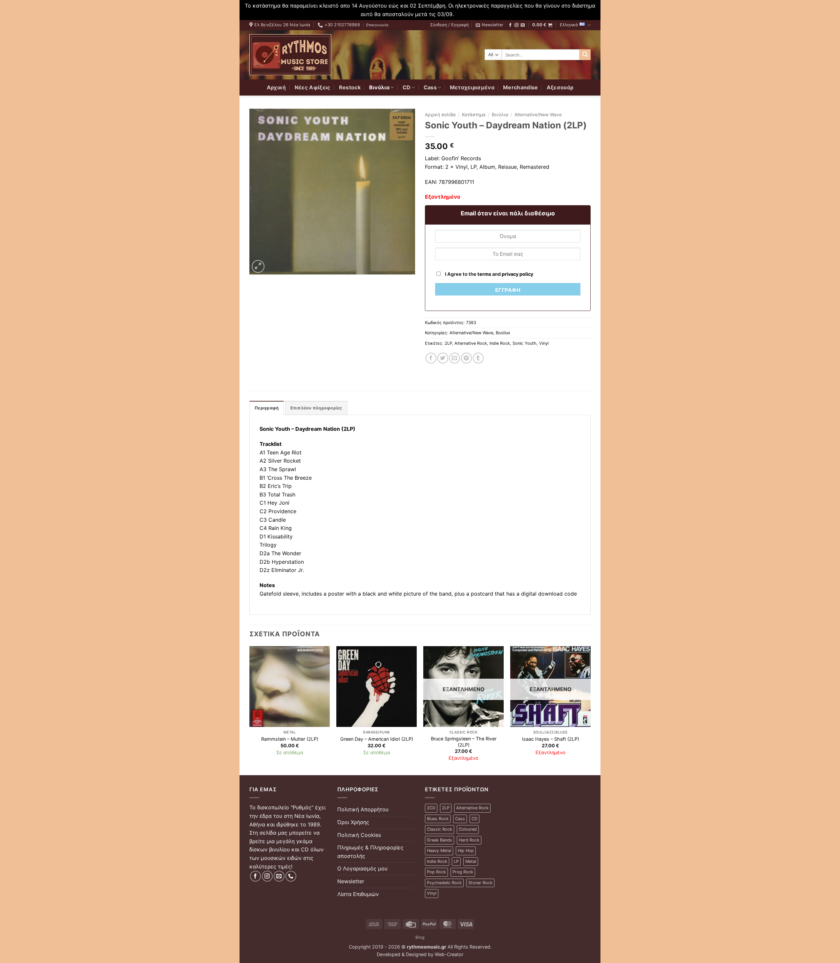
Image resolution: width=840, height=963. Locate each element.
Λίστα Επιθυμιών (358, 894)
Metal (470, 861)
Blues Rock (438, 818)
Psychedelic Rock (444, 882)
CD (407, 87)
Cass (430, 87)
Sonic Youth (524, 343)
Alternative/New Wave (538, 114)
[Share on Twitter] (442, 358)
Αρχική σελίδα (440, 114)
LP (456, 861)
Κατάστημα (474, 114)
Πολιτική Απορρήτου (362, 809)
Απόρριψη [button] (467, 14)
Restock (350, 87)
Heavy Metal (439, 850)
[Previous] (250, 710)
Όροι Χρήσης (353, 822)
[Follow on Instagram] (516, 25)
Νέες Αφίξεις (312, 87)
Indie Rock (500, 343)
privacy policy (517, 274)
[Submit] (585, 54)
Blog (419, 937)
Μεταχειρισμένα (472, 87)
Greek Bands (439, 840)
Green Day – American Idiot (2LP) (376, 739)
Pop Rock (436, 871)
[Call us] (290, 876)
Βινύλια (379, 87)
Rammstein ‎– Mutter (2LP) (289, 739)
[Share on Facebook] (431, 358)
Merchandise (520, 87)
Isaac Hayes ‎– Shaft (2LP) (550, 739)
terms (484, 274)
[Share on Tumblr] (478, 358)
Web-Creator (449, 954)
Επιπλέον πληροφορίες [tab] (316, 407)
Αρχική (276, 87)
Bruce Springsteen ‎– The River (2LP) (463, 742)
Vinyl (544, 343)
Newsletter (350, 881)
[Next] (590, 710)
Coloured (468, 829)
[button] (449, 25)
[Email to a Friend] (454, 358)
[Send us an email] (523, 25)
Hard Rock (469, 840)
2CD (431, 807)
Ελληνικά (569, 24)
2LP (448, 343)
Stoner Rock (480, 882)
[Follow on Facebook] (510, 25)
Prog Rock (462, 871)
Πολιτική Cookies (359, 835)
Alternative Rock (470, 343)
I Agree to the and (488, 274)
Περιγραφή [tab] (267, 407)
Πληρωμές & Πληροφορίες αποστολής (370, 851)
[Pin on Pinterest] (466, 358)
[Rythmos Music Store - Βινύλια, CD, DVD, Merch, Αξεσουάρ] (290, 54)
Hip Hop (466, 850)
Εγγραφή (507, 290)
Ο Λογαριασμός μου (362, 868)
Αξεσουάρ (560, 87)
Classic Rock (439, 829)
